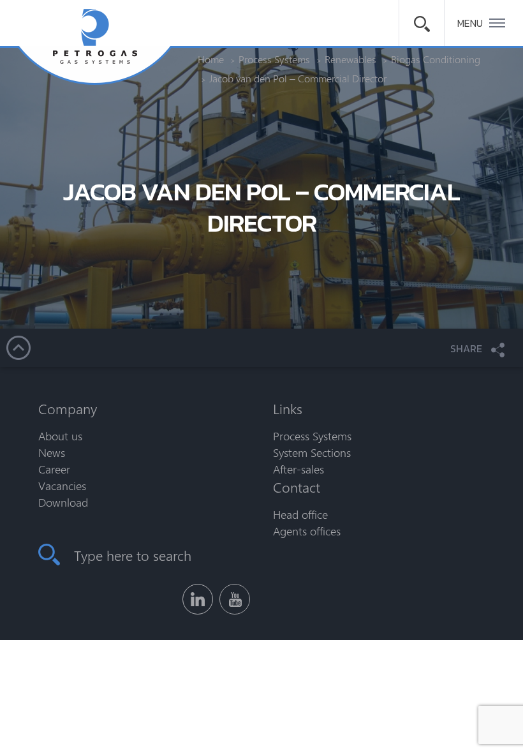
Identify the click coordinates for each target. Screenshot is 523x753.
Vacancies (62, 485)
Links (287, 408)
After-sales (298, 469)
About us (60, 436)
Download (63, 502)
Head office (300, 514)
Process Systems (312, 436)
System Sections (312, 452)
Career (54, 469)
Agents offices (307, 531)
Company (67, 408)
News (51, 452)
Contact (296, 486)
